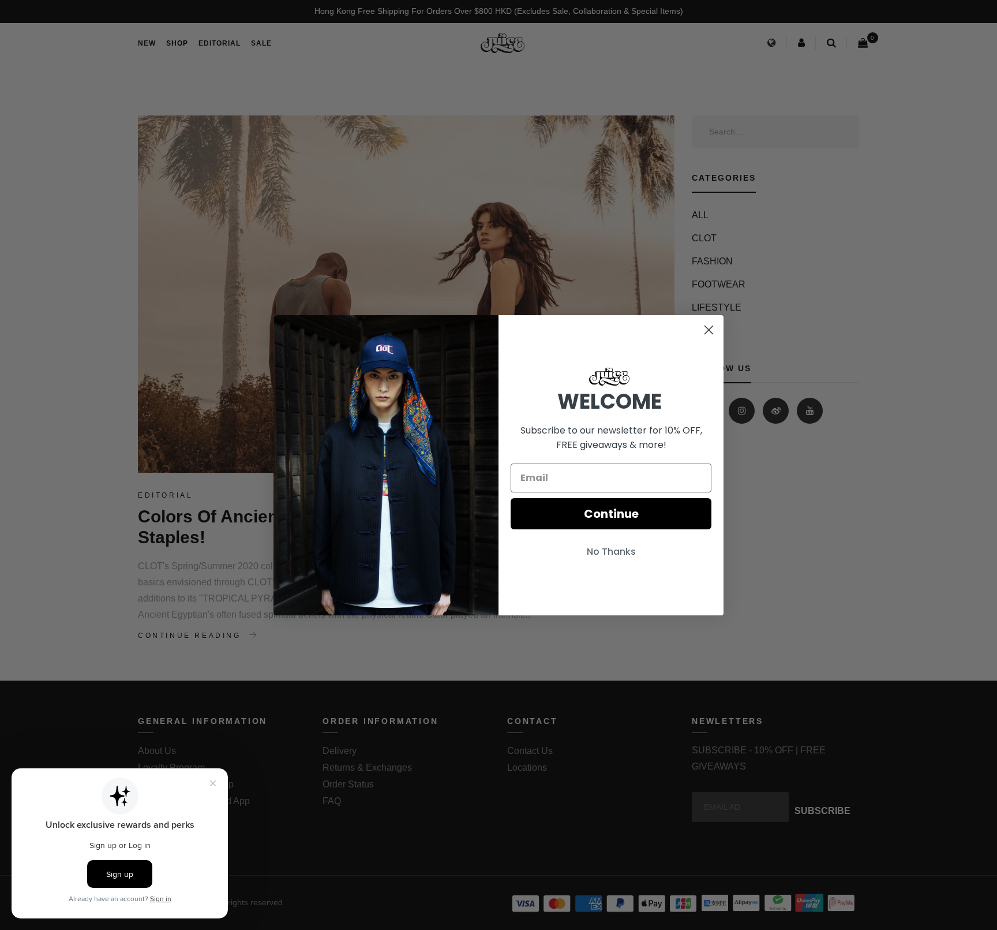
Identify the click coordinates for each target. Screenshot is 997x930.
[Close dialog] (709, 330)
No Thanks (611, 551)
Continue (611, 514)
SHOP (177, 43)
